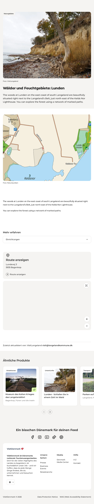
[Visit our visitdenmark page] (47, 437)
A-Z (74, 460)
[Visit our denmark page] (32, 437)
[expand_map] (86, 285)
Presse (43, 463)
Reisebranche (46, 472)
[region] (47, 305)
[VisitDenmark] (15, 449)
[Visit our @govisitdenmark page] (54, 437)
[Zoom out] (87, 326)
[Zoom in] (87, 319)
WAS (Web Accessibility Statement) (75, 497)
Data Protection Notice (47, 497)
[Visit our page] (40, 437)
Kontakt (77, 463)
